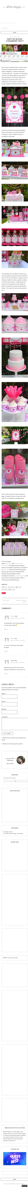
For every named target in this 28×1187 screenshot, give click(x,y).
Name (4, 693)
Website (4, 709)
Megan (13, 616)
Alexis (12, 638)
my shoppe (6, 569)
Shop (24, 576)
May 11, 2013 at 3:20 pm (18, 662)
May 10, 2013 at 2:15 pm (18, 640)
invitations (8, 563)
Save (4, 593)
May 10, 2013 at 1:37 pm (18, 618)
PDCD (23, 1183)
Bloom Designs (14, 10)
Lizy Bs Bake (18, 576)
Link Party (6, 600)
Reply (6, 629)
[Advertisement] (15, 899)
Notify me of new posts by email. (13, 744)
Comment (5, 717)
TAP (4, 868)
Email (4, 701)
